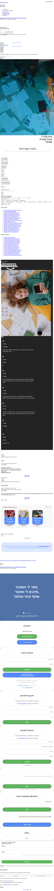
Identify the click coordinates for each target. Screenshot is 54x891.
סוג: (2, 195)
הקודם (2, 49)
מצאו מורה (5, 9)
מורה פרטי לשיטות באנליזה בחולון (11, 245)
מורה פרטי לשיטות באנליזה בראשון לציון (12, 251)
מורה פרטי (4, 196)
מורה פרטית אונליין (8, 463)
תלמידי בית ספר (32, 201)
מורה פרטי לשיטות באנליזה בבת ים (11, 243)
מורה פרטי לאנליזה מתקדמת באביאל (12, 215)
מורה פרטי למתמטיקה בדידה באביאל (12, 224)
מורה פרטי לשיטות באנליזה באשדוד (11, 238)
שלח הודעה (27, 861)
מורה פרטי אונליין (8, 488)
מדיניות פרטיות (10, 560)
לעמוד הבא (9, 534)
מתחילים (45, 201)
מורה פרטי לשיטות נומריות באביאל (11, 230)
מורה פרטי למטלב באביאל (9, 221)
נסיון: (50, 201)
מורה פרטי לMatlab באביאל (10, 211)
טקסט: (3, 852)
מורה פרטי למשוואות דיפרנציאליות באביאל (13, 223)
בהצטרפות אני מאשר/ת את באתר (11, 882)
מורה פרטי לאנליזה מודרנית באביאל (11, 214)
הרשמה (23, 687)
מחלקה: (2, 199)
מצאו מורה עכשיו (4, 34)
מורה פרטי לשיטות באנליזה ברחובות (11, 252)
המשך (2, 887)
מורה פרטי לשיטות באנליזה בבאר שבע (12, 241)
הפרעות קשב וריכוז (9, 201)
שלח (1, 58)
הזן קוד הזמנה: (48, 801)
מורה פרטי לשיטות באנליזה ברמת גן (11, 253)
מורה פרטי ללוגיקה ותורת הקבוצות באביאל (13, 220)
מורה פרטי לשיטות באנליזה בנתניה (11, 248)
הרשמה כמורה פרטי (23, 560)
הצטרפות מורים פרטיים (8, 10)
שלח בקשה (27, 824)
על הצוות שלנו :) (6, 13)
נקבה (2, 204)
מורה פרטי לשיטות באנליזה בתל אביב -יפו (13, 255)
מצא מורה (2, 42)
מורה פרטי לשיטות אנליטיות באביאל (12, 229)
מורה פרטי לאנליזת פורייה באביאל (11, 219)
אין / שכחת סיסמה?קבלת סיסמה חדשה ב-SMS (27, 675)
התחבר (24, 765)
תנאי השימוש (23, 703)
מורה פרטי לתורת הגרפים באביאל (11, 231)
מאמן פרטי (9, 196)
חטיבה (25, 201)
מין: (9, 204)
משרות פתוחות (6, 14)
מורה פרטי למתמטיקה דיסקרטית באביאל (13, 225)
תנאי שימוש (15, 560)
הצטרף (27, 761)
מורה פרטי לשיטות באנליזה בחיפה (11, 246)
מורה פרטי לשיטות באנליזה (9, 237)
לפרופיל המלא (4, 477)
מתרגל (2, 201)
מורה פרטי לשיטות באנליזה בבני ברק (12, 242)
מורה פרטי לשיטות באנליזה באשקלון (11, 240)
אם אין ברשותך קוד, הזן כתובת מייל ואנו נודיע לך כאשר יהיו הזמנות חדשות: (35, 816)
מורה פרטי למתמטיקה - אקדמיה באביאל (12, 210)
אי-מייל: (3, 846)
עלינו (35, 560)
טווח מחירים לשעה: (5, 189)
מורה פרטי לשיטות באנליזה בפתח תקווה (12, 250)
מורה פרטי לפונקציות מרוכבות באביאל (12, 226)
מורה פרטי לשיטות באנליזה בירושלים (12, 247)
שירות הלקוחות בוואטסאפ (22, 685)
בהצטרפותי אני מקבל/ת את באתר (27, 703)
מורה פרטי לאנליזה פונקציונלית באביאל (12, 217)
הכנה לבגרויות (19, 201)
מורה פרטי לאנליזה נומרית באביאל (11, 216)
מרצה (8, 203)
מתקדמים (39, 201)
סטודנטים (3, 203)
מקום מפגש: (22, 200)
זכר (6, 204)
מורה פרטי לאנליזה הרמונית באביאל (11, 212)
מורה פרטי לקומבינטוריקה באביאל (11, 228)
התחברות (27, 669)
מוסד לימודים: (4, 197)
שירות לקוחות (6, 11)
